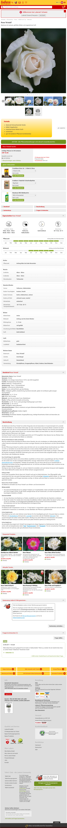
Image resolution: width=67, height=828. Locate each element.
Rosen (15, 19)
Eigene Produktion (9, 736)
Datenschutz (38, 747)
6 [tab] (37, 94)
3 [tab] (31, 94)
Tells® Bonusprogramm (11, 778)
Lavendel (29, 516)
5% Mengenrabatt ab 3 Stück (42, 157)
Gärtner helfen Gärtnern (11, 780)
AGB (36, 749)
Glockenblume (13, 516)
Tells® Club (8, 776)
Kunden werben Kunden (11, 783)
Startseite (3, 19)
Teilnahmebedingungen (19, 617)
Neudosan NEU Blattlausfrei (20, 193)
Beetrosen (29, 19)
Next (64, 101)
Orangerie (42, 526)
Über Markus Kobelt (10, 751)
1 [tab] (27, 94)
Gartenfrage (22, 791)
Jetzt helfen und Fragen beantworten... (15, 818)
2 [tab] (29, 94)
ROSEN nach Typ (22, 19)
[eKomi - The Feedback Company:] (42, 732)
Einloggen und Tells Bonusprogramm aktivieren (48, 783)
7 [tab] (39, 94)
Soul (24, 526)
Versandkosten (38, 160)
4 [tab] (33, 94)
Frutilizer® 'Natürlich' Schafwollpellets (23, 180)
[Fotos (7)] (29, 111)
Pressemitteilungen (9, 758)
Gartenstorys (8, 785)
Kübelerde (46, 476)
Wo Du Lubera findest (10, 755)
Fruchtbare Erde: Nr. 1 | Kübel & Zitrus (23, 168)
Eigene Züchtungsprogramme (12, 733)
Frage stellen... (59, 638)
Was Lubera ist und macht (11, 753)
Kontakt (7, 762)
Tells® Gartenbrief (9, 787)
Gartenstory (22, 788)
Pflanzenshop (10, 19)
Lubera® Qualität (9, 729)
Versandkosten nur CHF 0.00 (42, 718)
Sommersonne (31, 526)
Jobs (6, 760)
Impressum (38, 745)
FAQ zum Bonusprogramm (29, 615)
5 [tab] (35, 94)
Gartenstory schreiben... (56, 626)
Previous (3, 101)
